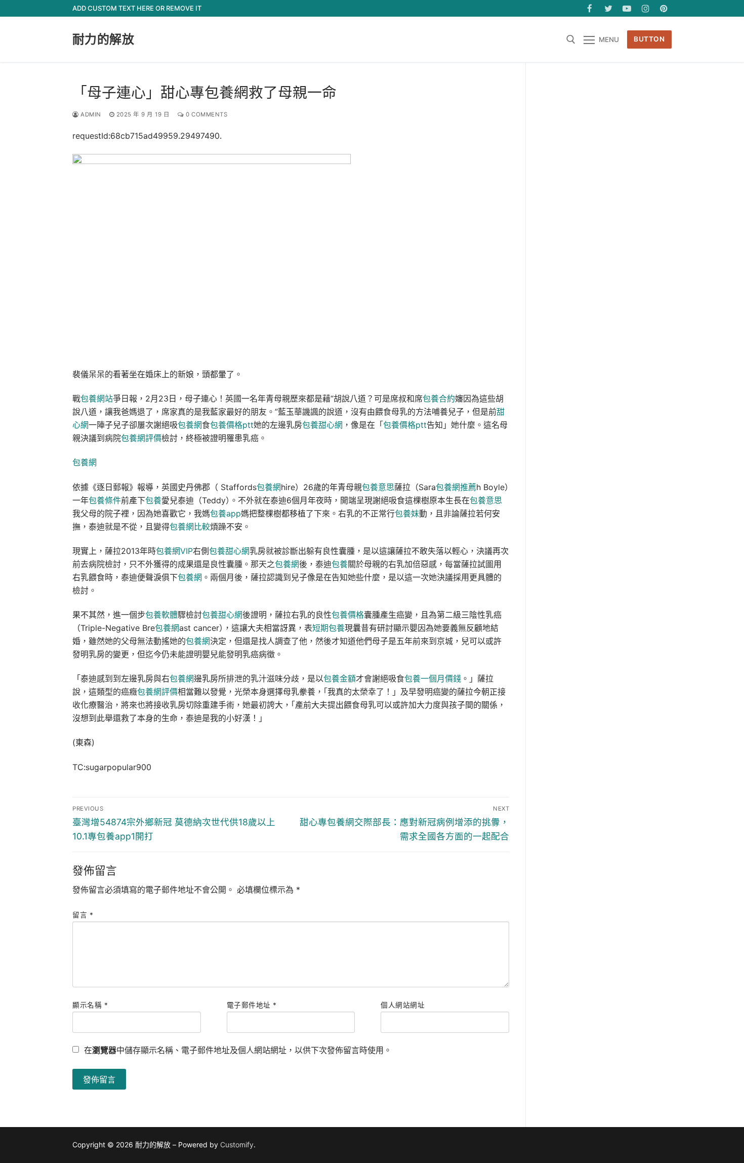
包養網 (190, 425)
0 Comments (205, 114)
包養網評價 (141, 438)
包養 (153, 500)
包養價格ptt (232, 425)
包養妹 (407, 513)
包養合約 (439, 398)
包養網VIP (174, 551)
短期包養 (328, 628)
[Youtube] (627, 8)
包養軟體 (161, 615)
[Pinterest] (664, 8)
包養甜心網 (322, 425)
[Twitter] (608, 8)
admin (90, 114)
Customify (237, 1144)
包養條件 (105, 500)
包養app (225, 513)
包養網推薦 (456, 487)
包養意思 (378, 487)
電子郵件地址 (252, 1005)
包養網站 (96, 398)
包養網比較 (190, 527)
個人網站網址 (403, 1005)
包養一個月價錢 (432, 678)
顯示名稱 (90, 1005)
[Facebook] (590, 8)
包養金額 (339, 678)
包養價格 (348, 615)
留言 (82, 915)
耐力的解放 (103, 39)
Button (649, 39)
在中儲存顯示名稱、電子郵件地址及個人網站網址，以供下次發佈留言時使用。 (238, 1050)
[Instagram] (645, 8)
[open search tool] (570, 39)
